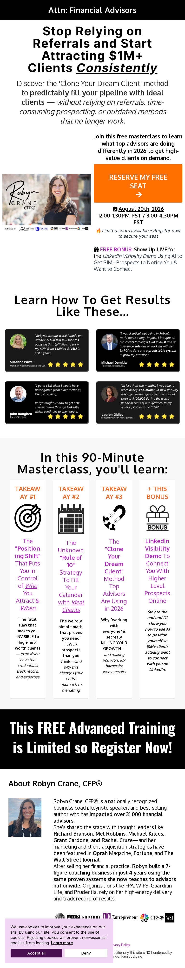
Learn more (62, 942)
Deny (86, 953)
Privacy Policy (119, 945)
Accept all (36, 953)
